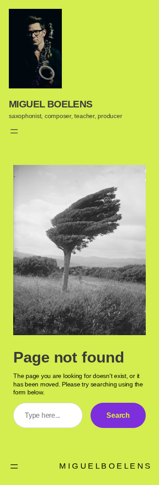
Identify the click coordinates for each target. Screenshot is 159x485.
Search (118, 415)
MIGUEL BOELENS (51, 104)
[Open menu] (14, 131)
